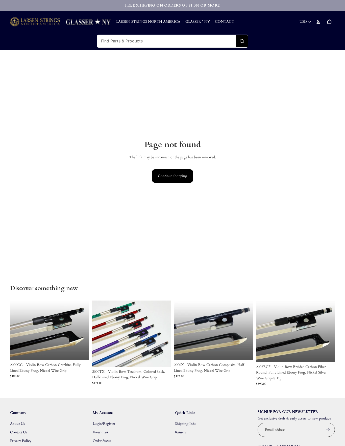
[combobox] (166, 41)
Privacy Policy (20, 440)
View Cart (100, 432)
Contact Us (18, 432)
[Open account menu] (318, 21)
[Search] (242, 41)
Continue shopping (172, 176)
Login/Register (104, 423)
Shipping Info (185, 423)
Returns (181, 432)
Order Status (102, 440)
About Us (17, 423)
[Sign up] (328, 430)
